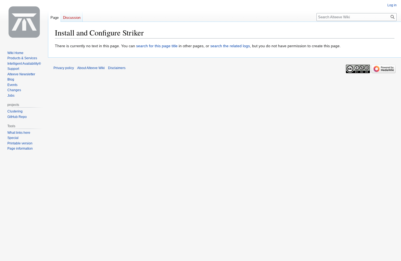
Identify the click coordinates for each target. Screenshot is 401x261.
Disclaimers (116, 68)
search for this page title (157, 46)
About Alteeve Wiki (91, 68)
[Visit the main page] (24, 22)
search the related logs (230, 46)
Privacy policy (63, 68)
